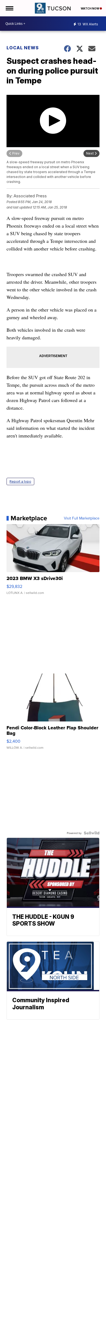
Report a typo (20, 481)
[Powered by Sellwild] (91, 833)
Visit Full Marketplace (81, 518)
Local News (23, 47)
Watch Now (90, 8)
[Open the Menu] (9, 8)
